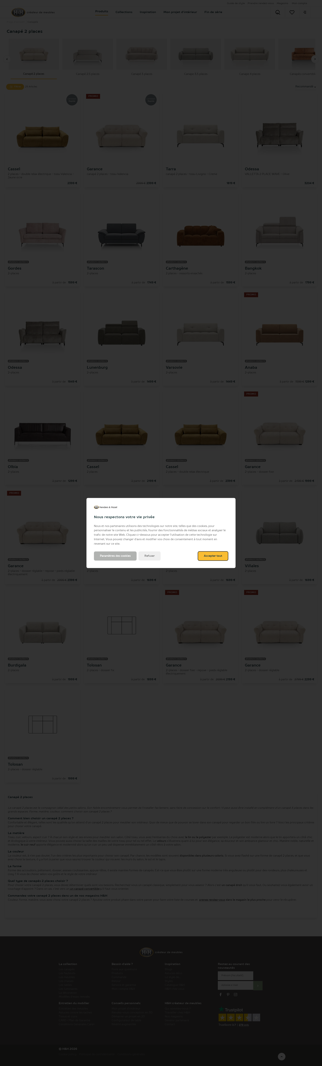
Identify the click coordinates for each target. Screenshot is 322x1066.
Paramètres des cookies (115, 556)
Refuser (149, 556)
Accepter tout (213, 556)
